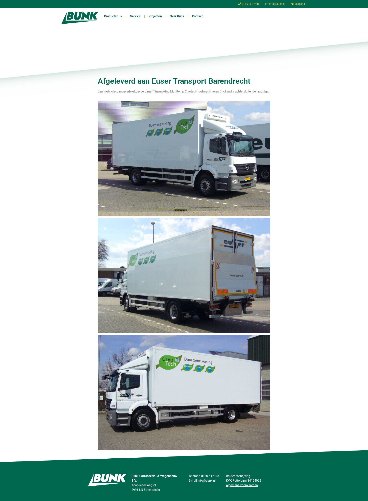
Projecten (155, 16)
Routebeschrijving (238, 476)
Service (135, 16)
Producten (111, 16)
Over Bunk (177, 16)
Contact (197, 16)
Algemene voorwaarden (242, 485)
